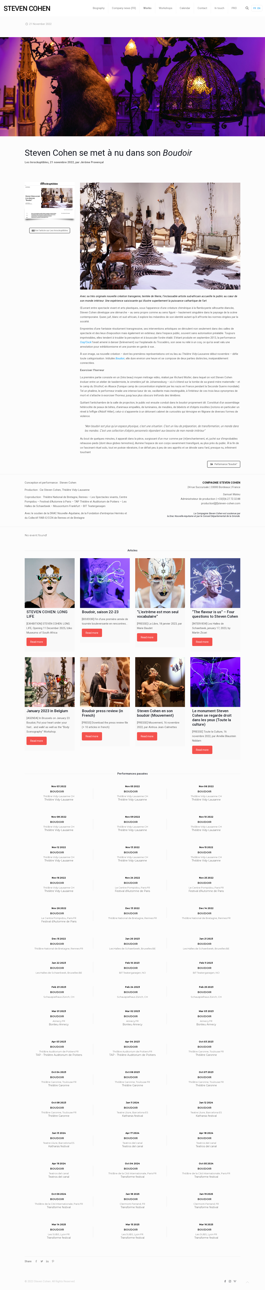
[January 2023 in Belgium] (49, 682)
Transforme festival (132, 1176)
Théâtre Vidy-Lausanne (58, 799)
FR (254, 8)
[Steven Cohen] (27, 8)
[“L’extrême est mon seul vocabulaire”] (160, 583)
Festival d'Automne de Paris (132, 891)
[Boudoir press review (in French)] (105, 682)
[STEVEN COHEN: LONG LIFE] (49, 583)
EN (258, 8)
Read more (36, 641)
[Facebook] (225, 1281)
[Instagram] (230, 1281)
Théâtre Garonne (206, 1055)
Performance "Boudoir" (226, 464)
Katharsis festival (132, 1115)
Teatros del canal (132, 1146)
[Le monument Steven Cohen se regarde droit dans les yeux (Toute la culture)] (215, 682)
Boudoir (120, 358)
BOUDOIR (57, 791)
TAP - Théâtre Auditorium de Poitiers (59, 1055)
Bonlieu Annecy (59, 1024)
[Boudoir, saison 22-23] (105, 583)
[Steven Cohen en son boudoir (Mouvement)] (160, 682)
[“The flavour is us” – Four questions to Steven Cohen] (215, 583)
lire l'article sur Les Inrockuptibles (51, 230)
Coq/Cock (85, 342)
